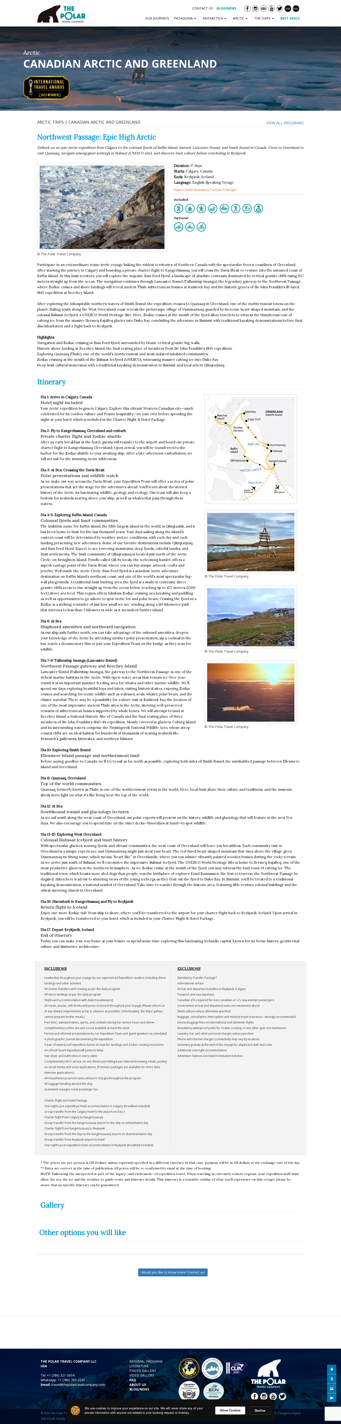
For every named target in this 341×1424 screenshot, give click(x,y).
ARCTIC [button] (239, 18)
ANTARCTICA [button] (213, 18)
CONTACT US (202, 8)
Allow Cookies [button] (230, 1410)
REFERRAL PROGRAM (145, 1361)
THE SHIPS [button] (262, 18)
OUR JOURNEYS (157, 18)
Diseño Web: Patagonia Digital (280, 1413)
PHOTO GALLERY (142, 1370)
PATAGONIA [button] (184, 18)
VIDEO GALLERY (141, 1375)
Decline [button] (260, 1410)
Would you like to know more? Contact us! (173, 1272)
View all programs (285, 123)
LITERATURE (139, 1366)
